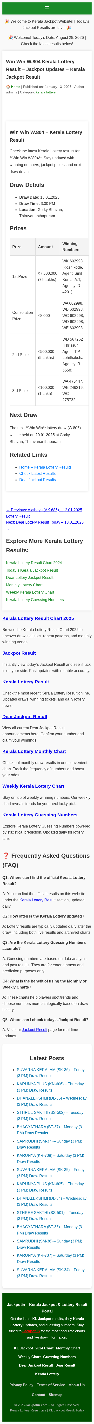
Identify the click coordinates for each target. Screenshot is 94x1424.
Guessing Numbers (59, 1357)
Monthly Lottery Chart (24, 585)
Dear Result (65, 1365)
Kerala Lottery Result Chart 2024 (34, 563)
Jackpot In (31, 1331)
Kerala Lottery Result (37, 900)
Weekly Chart (29, 1357)
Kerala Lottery (47, 1374)
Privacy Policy (21, 1385)
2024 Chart (44, 1348)
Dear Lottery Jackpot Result (29, 577)
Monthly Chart (68, 1348)
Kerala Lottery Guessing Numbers (35, 600)
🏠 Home (13, 87)
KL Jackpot (23, 1348)
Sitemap (55, 1395)
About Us (77, 1385)
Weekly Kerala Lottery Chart (30, 592)
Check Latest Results (37, 473)
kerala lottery (46, 92)
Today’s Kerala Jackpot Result (32, 570)
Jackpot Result (34, 1030)
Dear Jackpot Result (36, 1365)
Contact (38, 1395)
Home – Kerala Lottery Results (45, 467)
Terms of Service (51, 1385)
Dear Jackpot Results (37, 480)
